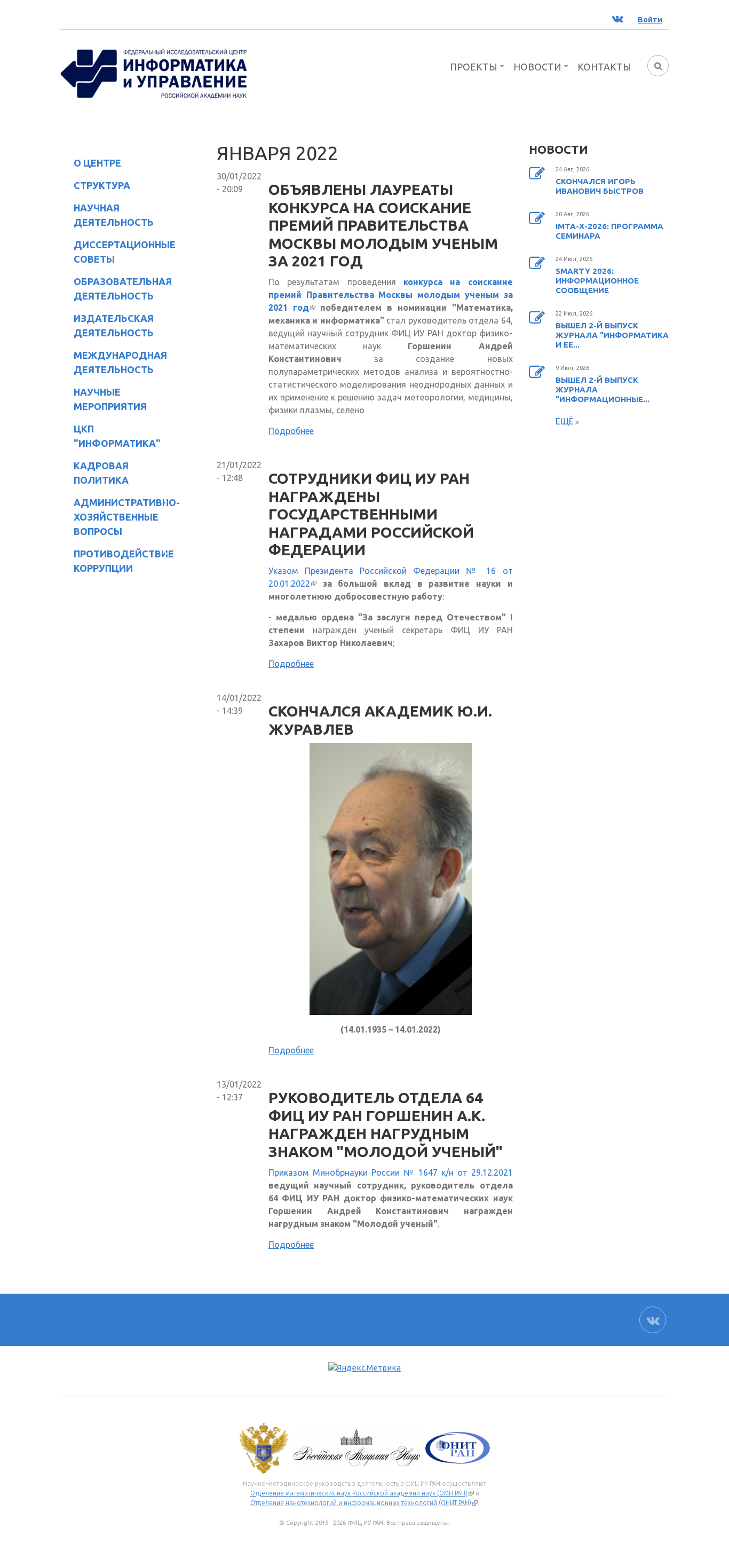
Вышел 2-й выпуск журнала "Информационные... (602, 389)
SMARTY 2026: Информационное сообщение (597, 280)
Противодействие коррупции (117, 560)
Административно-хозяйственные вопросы (118, 517)
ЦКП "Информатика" (110, 435)
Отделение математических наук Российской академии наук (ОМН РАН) (362, 1493)
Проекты (473, 66)
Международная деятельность (120, 362)
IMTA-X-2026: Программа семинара (609, 231)
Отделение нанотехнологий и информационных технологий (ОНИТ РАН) (364, 1503)
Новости (537, 66)
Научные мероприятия (103, 399)
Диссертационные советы (125, 251)
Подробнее (291, 431)
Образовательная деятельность (116, 288)
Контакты (604, 66)
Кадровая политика (94, 472)
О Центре (90, 165)
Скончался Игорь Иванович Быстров (600, 186)
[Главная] (153, 72)
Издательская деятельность (107, 325)
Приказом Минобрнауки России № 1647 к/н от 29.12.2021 (390, 1172)
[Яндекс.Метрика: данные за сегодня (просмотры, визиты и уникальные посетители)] (364, 1368)
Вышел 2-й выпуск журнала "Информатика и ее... (612, 335)
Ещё (565, 421)
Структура (95, 187)
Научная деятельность (107, 214)
